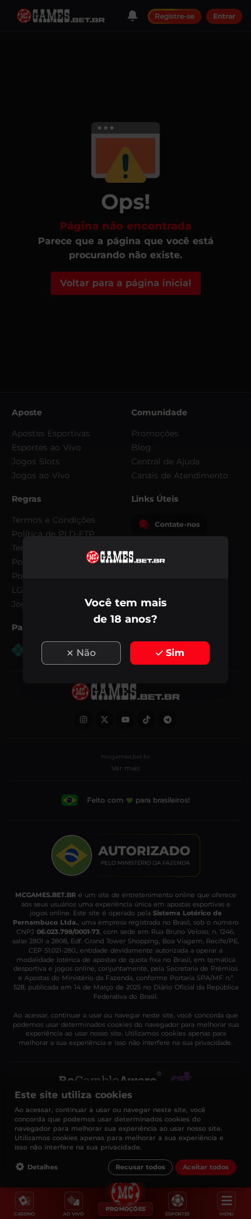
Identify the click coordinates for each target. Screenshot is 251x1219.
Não (86, 652)
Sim (175, 652)
